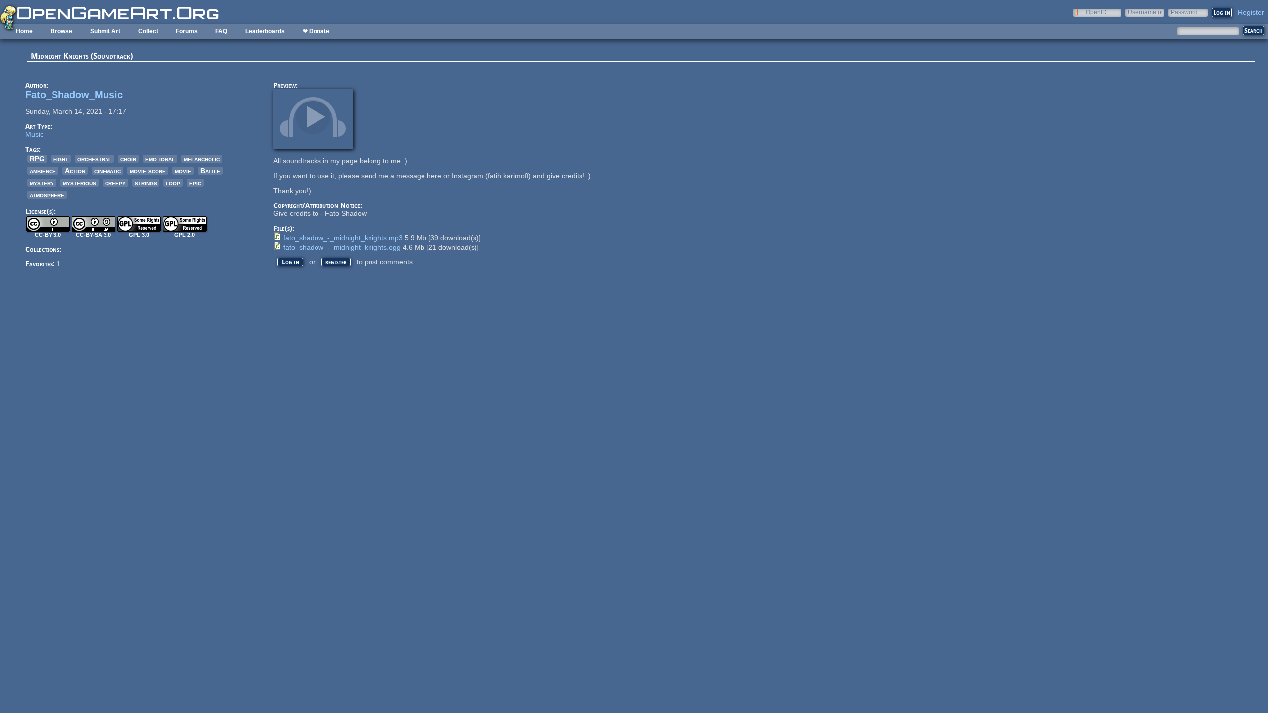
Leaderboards (265, 31)
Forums (187, 31)
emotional (160, 159)
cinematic (107, 171)
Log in (290, 262)
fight (60, 159)
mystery (42, 183)
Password (1184, 12)
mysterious (79, 183)
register (336, 262)
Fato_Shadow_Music (74, 94)
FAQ (221, 31)
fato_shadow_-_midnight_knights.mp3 (343, 238)
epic (195, 183)
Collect (148, 31)
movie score (148, 171)
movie (183, 171)
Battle (210, 171)
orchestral (94, 159)
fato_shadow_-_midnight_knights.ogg (342, 247)
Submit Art (105, 31)
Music (34, 134)
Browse (61, 31)
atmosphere (47, 195)
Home (24, 31)
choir (128, 159)
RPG (37, 159)
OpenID (1096, 12)
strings (146, 183)
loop (173, 183)
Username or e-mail (1145, 12)
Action (75, 171)
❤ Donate (316, 31)
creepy (115, 183)
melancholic (202, 159)
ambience (43, 171)
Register (1251, 12)
